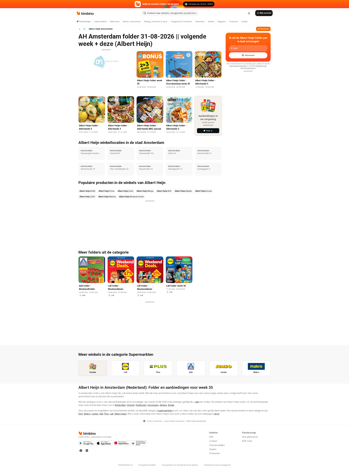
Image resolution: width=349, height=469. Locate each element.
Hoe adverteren (250, 436)
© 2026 (125, 465)
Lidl (111, 413)
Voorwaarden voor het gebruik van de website (180, 465)
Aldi (101, 413)
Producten (233, 21)
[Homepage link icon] (144, 421)
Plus (106, 413)
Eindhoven (141, 405)
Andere (211, 21)
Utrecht (131, 405)
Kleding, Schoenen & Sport (156, 21)
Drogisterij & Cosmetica (181, 21)
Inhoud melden (217, 445)
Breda (171, 405)
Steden (245, 21)
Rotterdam (120, 405)
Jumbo (95, 413)
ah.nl (216, 413)
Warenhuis (200, 21)
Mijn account (265, 13)
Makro (87, 413)
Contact (213, 440)
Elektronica (115, 21)
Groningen (153, 405)
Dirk (80, 413)
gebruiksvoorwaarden (238, 66)
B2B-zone (247, 440)
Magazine (221, 21)
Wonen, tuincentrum (132, 21)
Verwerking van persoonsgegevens (217, 465)
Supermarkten (100, 21)
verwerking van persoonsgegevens (253, 67)
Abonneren (264, 29)
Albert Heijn (120, 413)
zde (197, 401)
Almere (163, 405)
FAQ (211, 436)
